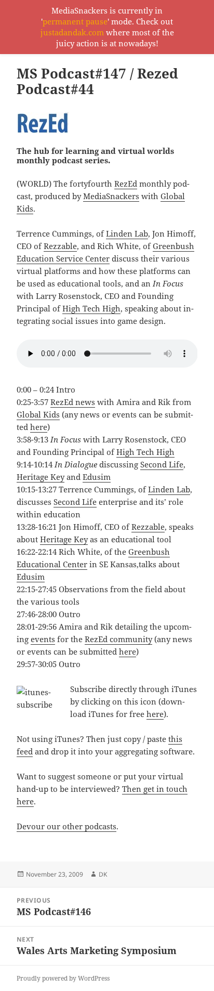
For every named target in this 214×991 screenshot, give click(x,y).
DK (103, 874)
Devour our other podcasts (66, 826)
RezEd (125, 183)
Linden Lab (127, 233)
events (43, 639)
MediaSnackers (111, 196)
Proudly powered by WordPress (63, 978)
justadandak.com (72, 32)
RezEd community (118, 639)
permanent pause (75, 21)
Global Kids (38, 414)
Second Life (161, 464)
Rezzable (60, 246)
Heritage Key (40, 477)
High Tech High (91, 308)
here (38, 427)
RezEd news (72, 402)
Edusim (97, 477)
